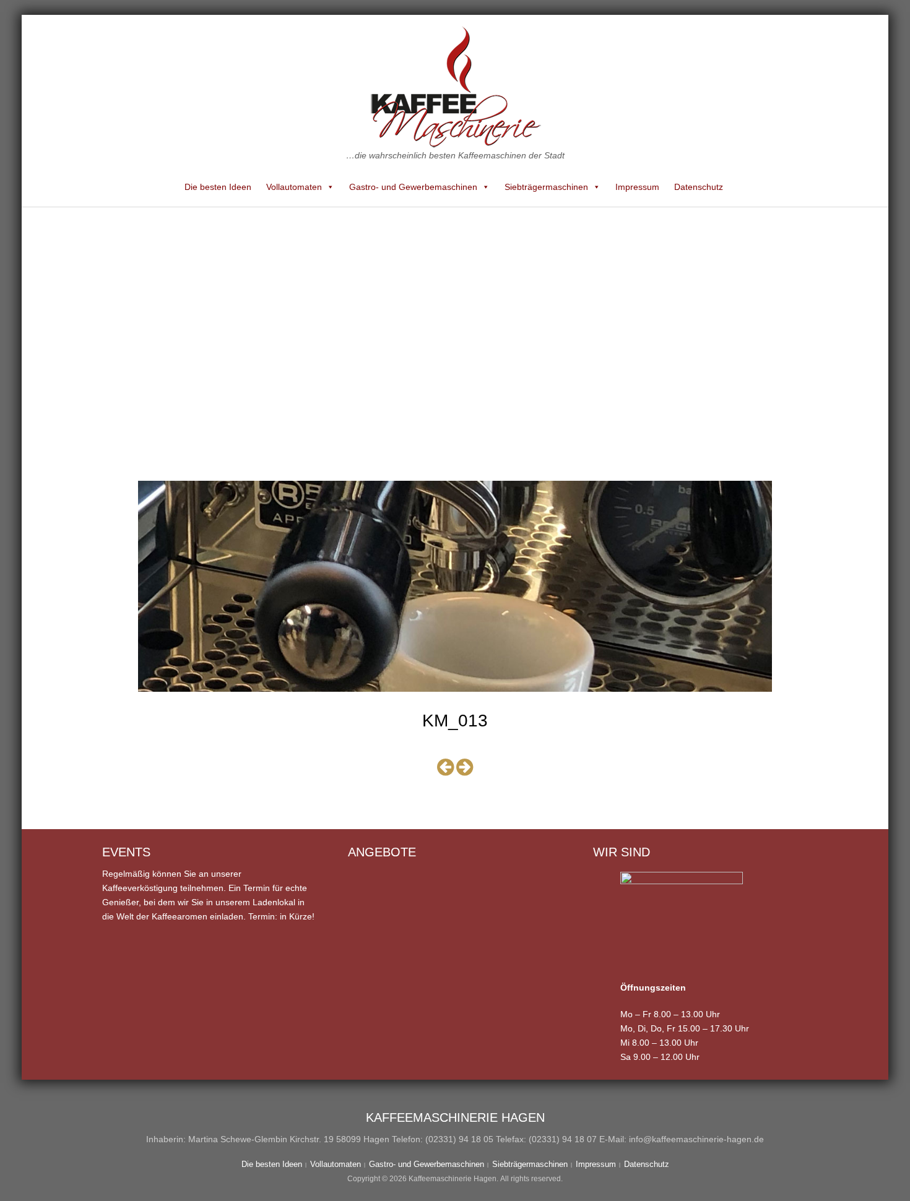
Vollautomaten (294, 187)
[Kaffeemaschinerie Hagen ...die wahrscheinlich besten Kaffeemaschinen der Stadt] (455, 87)
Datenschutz (698, 187)
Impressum (637, 187)
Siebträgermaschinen (546, 187)
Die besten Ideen (217, 187)
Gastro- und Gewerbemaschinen (413, 187)
